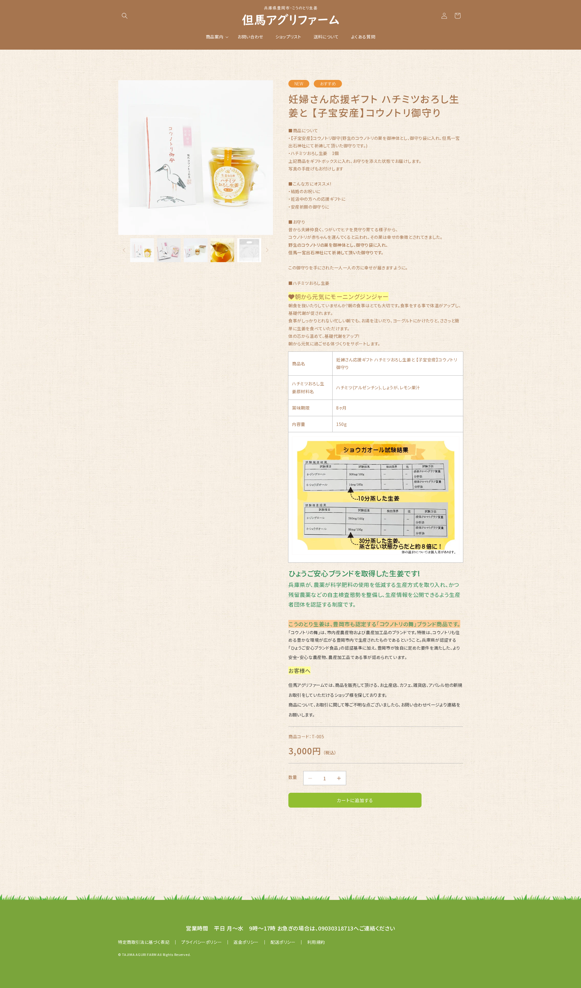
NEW (298, 84)
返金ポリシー (246, 942)
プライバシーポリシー (201, 942)
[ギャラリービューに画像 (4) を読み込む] (223, 250)
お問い (407, 704)
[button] (124, 15)
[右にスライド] (267, 250)
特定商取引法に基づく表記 (143, 942)
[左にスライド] (124, 250)
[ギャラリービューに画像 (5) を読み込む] (249, 250)
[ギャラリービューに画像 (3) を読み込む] (196, 250)
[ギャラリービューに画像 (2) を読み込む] (169, 250)
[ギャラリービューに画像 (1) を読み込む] (142, 250)
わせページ (428, 704)
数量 (292, 777)
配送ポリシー (283, 942)
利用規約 (316, 942)
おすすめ (328, 84)
